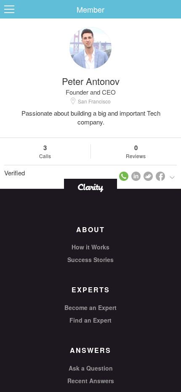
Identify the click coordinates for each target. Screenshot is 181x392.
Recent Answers (90, 380)
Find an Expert (90, 320)
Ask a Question (91, 368)
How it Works (90, 247)
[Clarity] (90, 187)
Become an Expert (90, 307)
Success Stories (90, 259)
